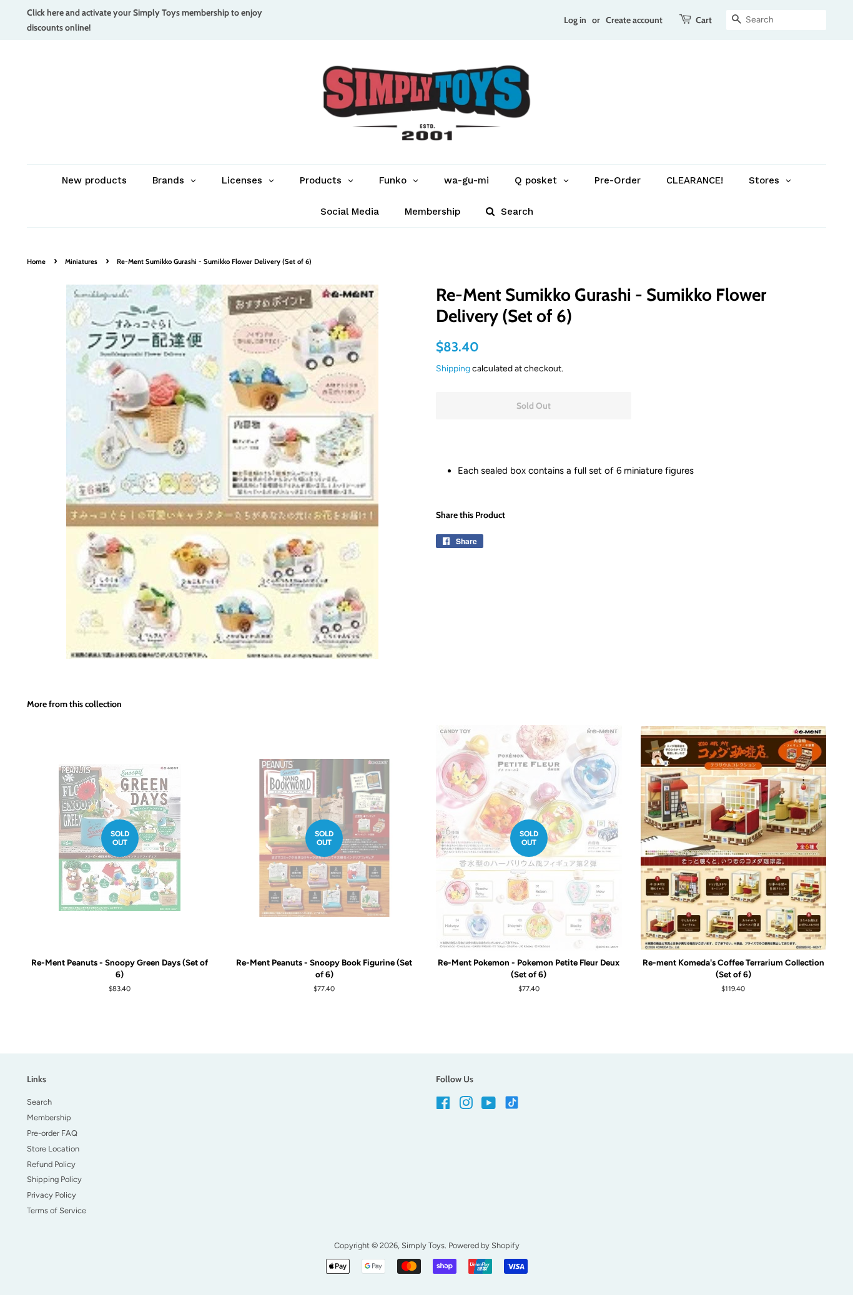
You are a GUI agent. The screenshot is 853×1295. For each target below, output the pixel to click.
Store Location (53, 1148)
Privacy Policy (51, 1195)
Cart (704, 19)
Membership (49, 1117)
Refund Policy (51, 1164)
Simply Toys (423, 1245)
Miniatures (81, 261)
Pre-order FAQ (52, 1133)
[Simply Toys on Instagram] (466, 1105)
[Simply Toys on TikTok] (513, 1102)
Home (36, 261)
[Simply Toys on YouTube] (488, 1105)
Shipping (453, 368)
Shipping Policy (54, 1179)
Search (39, 1102)
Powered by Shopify (484, 1245)
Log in (575, 19)
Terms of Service (56, 1210)
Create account (634, 19)
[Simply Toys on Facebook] (443, 1105)
